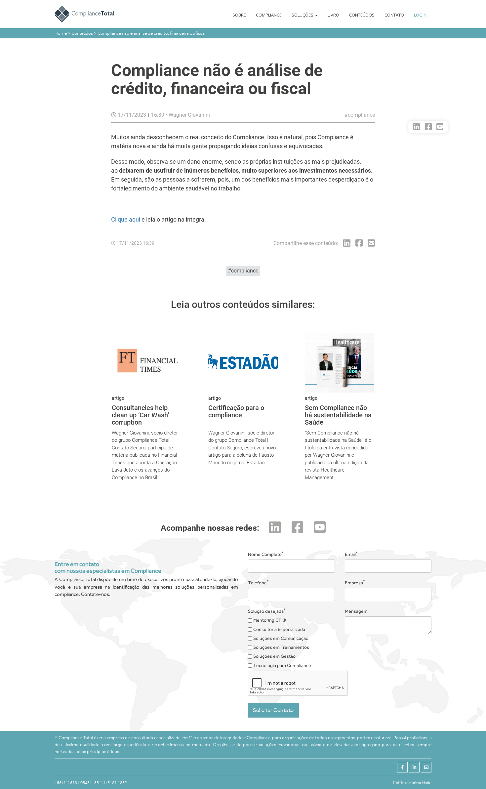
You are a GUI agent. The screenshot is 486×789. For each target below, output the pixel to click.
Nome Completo (266, 554)
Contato (394, 15)
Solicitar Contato (273, 710)
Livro (333, 15)
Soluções (303, 15)
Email (351, 554)
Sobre (239, 15)
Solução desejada (267, 611)
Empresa (355, 582)
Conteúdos (362, 15)
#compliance (359, 115)
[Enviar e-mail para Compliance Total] (426, 767)
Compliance (269, 15)
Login (420, 15)
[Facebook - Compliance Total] (402, 767)
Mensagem (356, 611)
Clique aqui (126, 219)
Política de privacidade (412, 782)
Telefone (258, 582)
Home (61, 33)
